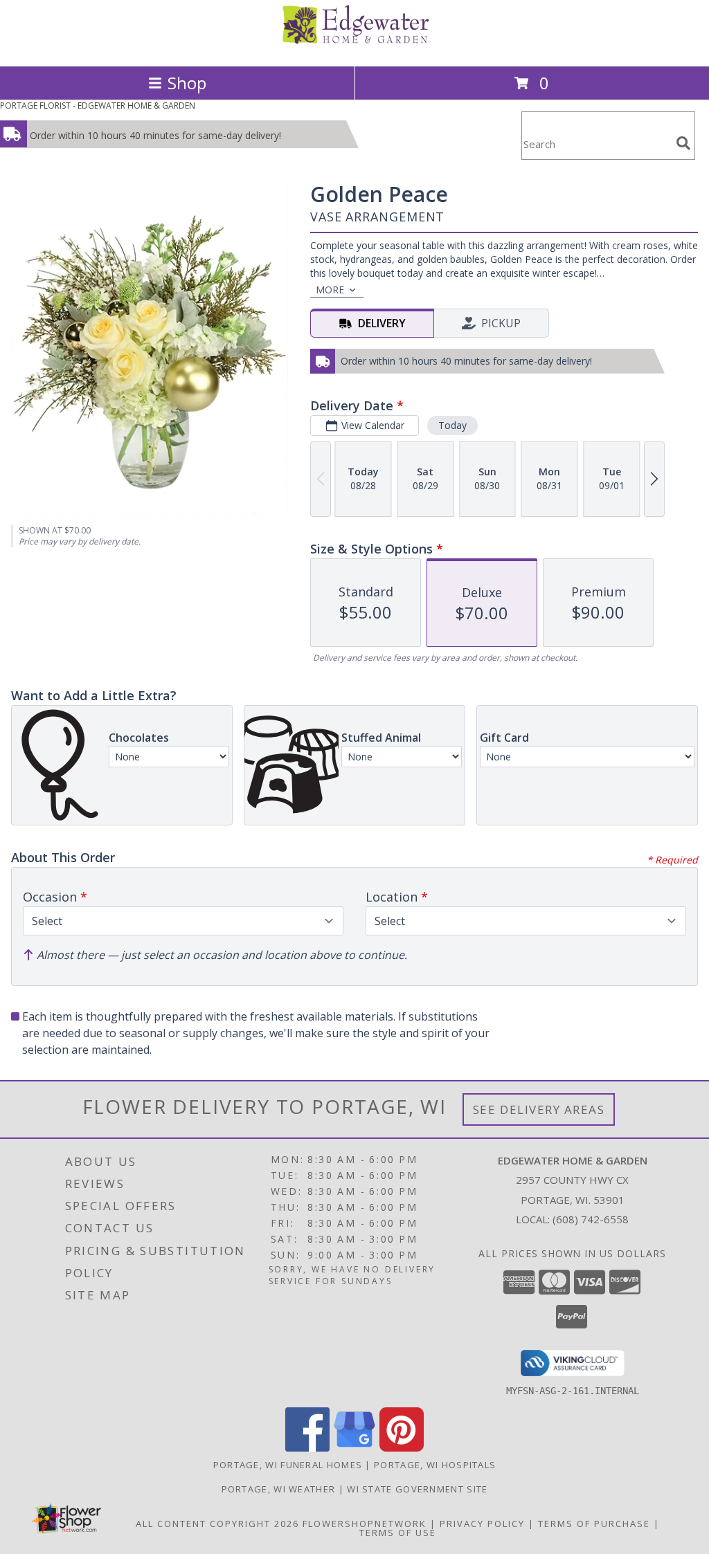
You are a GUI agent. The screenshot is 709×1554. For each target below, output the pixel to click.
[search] (683, 143)
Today (452, 425)
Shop (187, 82)
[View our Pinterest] (401, 1447)
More (330, 289)
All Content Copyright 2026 (217, 1523)
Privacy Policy (482, 1523)
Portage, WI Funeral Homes (288, 1465)
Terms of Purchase (594, 1523)
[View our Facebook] (307, 1447)
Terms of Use (397, 1532)
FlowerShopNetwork (365, 1523)
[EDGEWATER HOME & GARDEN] (354, 46)
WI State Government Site (417, 1489)
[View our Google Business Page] (354, 1447)
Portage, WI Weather (279, 1489)
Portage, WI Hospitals (435, 1465)
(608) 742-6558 (591, 1219)
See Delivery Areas (539, 1109)
